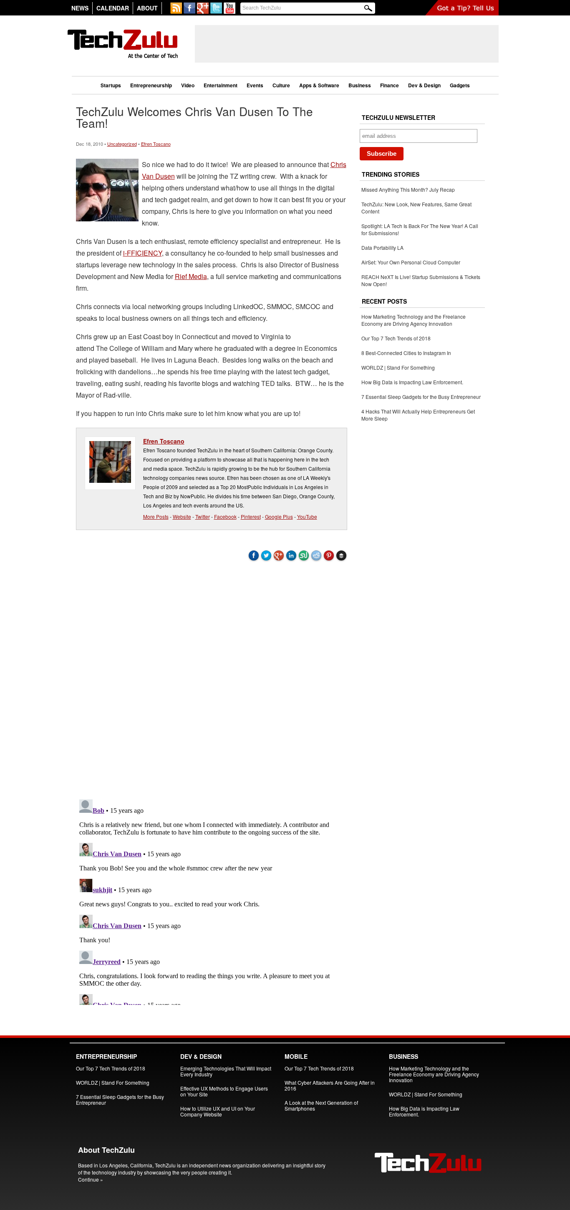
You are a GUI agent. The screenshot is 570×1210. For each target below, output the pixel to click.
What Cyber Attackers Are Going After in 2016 (330, 1085)
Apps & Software (319, 85)
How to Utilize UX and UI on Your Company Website (217, 1111)
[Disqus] (211, 678)
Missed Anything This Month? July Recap (408, 189)
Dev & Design (424, 85)
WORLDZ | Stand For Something (398, 367)
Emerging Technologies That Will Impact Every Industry (225, 1071)
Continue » (90, 1179)
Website (182, 516)
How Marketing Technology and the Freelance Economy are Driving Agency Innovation (413, 320)
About (147, 8)
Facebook (225, 516)
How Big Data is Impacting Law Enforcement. (412, 382)
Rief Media (191, 276)
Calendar (112, 8)
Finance (389, 85)
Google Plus (279, 516)
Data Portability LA (382, 247)
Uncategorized (122, 143)
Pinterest (251, 516)
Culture (281, 85)
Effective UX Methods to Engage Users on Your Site (224, 1091)
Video (187, 85)
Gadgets (460, 85)
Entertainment (220, 85)
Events (255, 85)
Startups (111, 85)
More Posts (156, 516)
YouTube (307, 516)
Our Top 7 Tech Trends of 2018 (396, 338)
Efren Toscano (156, 143)
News (79, 8)
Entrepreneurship (151, 85)
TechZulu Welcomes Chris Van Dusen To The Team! (194, 117)
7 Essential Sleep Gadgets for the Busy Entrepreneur (421, 396)
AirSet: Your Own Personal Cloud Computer (410, 262)
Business (359, 85)
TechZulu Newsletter (398, 117)
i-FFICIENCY (142, 253)
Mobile (296, 1056)
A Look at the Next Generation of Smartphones (321, 1105)
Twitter (202, 516)
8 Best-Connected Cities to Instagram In (406, 352)
